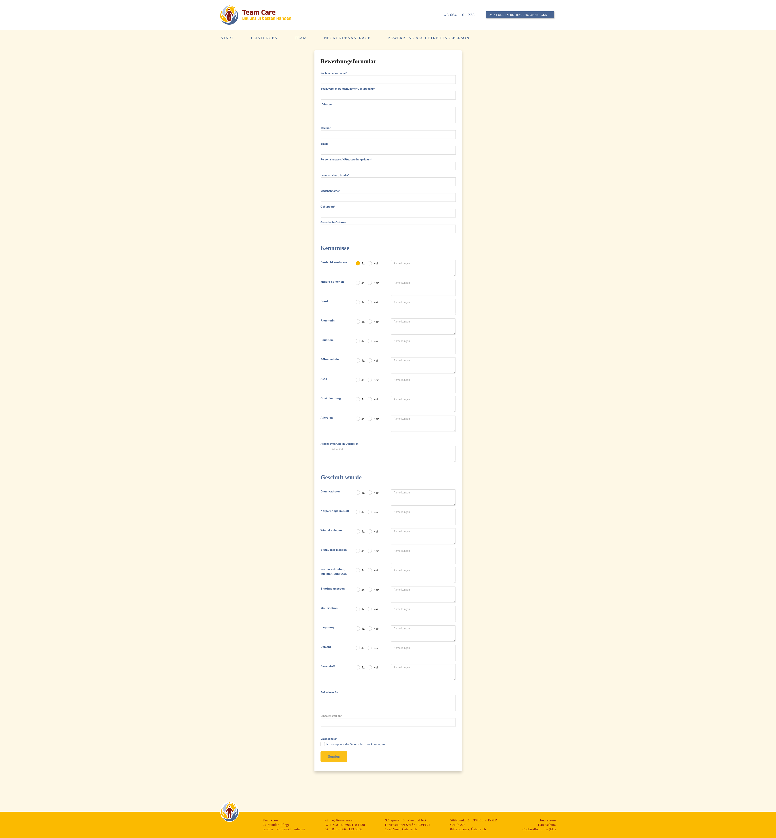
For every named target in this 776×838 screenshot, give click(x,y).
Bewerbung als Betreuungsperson (428, 38)
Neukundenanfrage (347, 38)
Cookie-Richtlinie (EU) (539, 829)
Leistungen (264, 38)
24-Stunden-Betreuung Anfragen (518, 14)
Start (227, 38)
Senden (334, 756)
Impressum (548, 820)
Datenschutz (547, 825)
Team (301, 38)
